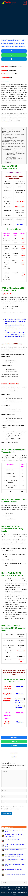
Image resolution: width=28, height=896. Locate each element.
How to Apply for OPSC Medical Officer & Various (14, 146)
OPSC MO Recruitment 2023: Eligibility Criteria (13, 134)
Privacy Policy (11, 887)
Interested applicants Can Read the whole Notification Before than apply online (14, 152)
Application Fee (8, 135)
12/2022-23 (19, 700)
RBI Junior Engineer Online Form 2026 (15, 874)
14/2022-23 (19, 702)
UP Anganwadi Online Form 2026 (13, 869)
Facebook (14, 51)
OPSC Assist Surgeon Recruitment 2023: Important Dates (12, 149)
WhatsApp (14, 55)
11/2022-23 (19, 699)
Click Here (9, 162)
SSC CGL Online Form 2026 (12, 839)
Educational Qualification (10, 138)
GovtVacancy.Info (6, 121)
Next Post (14, 756)
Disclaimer (3, 887)
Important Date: (6, 132)
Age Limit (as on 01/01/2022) (11, 137)
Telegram (15, 59)
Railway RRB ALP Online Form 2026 (14, 849)
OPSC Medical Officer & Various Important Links (16, 153)
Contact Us (17, 889)
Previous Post (14, 753)
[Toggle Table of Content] (23, 129)
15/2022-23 (19, 706)
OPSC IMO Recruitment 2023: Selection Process (14, 141)
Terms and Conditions (21, 887)
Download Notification (11, 157)
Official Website (10, 161)
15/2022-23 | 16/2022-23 (12, 159)
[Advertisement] (14, 19)
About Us (10, 889)
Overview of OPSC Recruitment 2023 (11, 131)
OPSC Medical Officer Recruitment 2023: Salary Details (13, 144)
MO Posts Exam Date (11, 154)
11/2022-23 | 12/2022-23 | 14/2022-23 (14, 158)
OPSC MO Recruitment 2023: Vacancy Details (13, 140)
